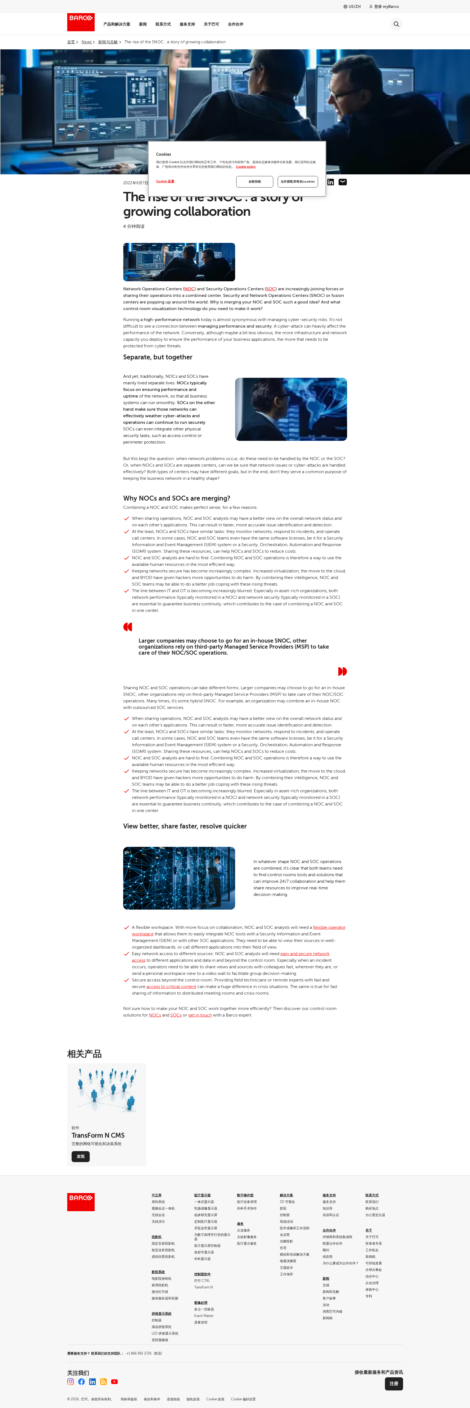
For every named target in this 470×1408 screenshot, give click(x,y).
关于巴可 (211, 24)
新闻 (143, 24)
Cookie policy (246, 167)
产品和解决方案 (116, 24)
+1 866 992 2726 (144, 1353)
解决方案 (286, 1195)
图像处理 (200, 1303)
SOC (270, 288)
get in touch (200, 1015)
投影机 (157, 1237)
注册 (394, 1383)
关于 (368, 1230)
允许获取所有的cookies (298, 181)
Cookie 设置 (165, 181)
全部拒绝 (255, 181)
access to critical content (171, 986)
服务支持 (187, 24)
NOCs (155, 1015)
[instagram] (70, 1381)
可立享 (157, 1195)
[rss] (103, 1381)
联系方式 (163, 24)
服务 (240, 1224)
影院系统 (158, 1272)
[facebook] (81, 1381)
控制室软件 (202, 1274)
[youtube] (114, 1381)
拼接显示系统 (161, 1314)
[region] (237, 169)
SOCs (176, 1015)
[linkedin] (330, 182)
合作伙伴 (235, 24)
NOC (189, 288)
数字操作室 (245, 1195)
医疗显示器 (202, 1195)
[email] (342, 182)
